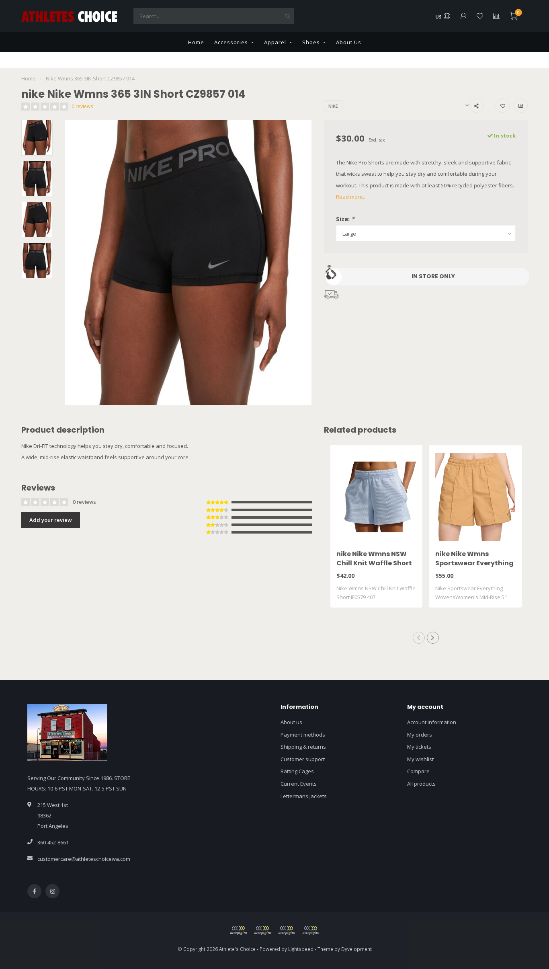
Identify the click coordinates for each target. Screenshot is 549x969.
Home (196, 42)
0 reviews (82, 106)
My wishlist (420, 759)
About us (291, 722)
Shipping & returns (303, 746)
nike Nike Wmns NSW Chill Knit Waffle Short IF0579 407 (374, 563)
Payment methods (303, 734)
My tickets (419, 746)
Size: (345, 219)
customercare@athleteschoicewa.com (83, 858)
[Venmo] (311, 930)
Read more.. (350, 196)
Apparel (275, 42)
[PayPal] (262, 930)
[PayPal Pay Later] (287, 930)
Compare (418, 771)
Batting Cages (297, 771)
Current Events (299, 783)
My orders (419, 734)
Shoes (311, 42)
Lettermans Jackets (304, 796)
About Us (348, 42)
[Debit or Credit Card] (238, 930)
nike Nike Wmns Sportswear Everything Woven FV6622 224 (474, 563)
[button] (419, 638)
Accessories (231, 42)
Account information (431, 722)
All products (421, 783)
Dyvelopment (356, 949)
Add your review (50, 520)
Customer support (303, 759)
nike (333, 106)
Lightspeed (300, 949)
